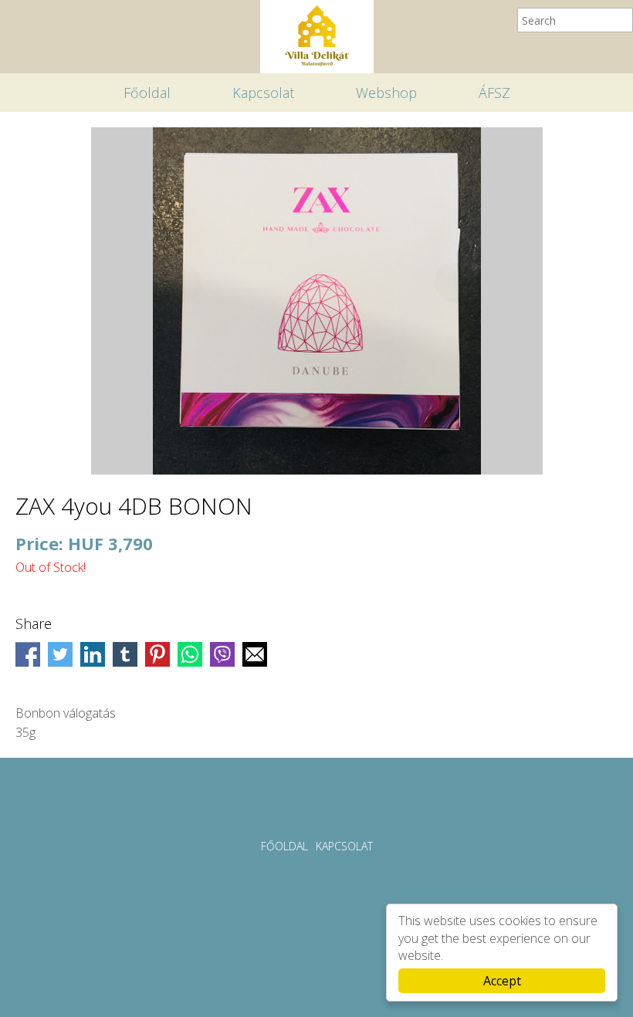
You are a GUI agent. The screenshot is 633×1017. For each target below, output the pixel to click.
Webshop (386, 92)
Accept (502, 980)
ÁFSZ (494, 92)
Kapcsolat (263, 92)
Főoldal (147, 92)
